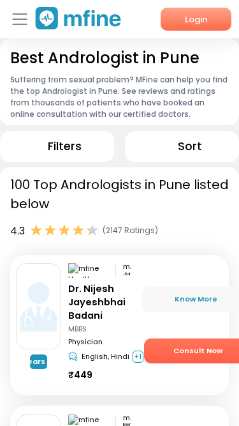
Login (196, 19)
